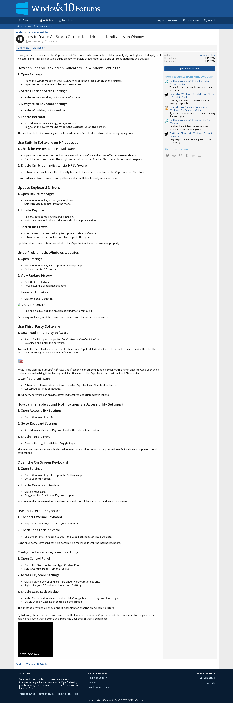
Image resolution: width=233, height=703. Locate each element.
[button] (34, 20)
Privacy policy (64, 693)
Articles (48, 20)
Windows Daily (35, 41)
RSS (212, 682)
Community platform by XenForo (116, 700)
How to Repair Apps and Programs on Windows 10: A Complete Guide (189, 108)
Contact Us (209, 677)
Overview (23, 47)
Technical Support (98, 677)
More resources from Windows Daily (189, 77)
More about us (27, 693)
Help (76, 693)
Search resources (43, 26)
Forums (27, 20)
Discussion (39, 47)
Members (68, 20)
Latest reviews (23, 26)
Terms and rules (46, 693)
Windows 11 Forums (99, 687)
